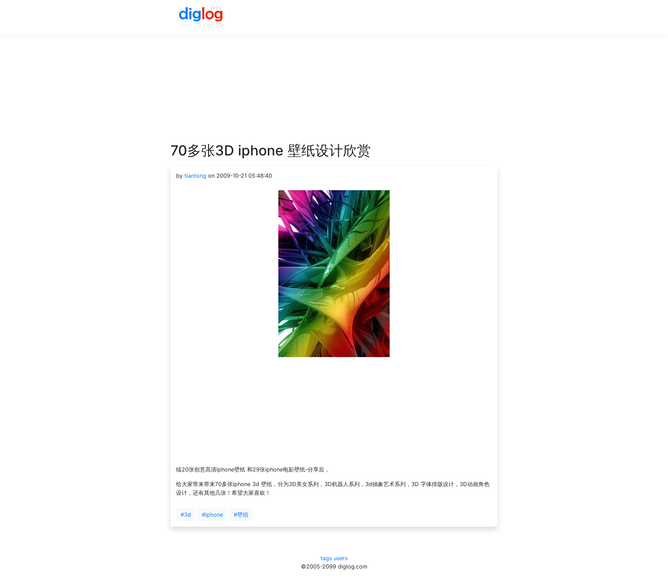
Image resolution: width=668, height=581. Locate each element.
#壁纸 (241, 514)
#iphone (212, 514)
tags (326, 558)
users (341, 558)
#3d (186, 514)
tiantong (195, 175)
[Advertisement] (334, 93)
